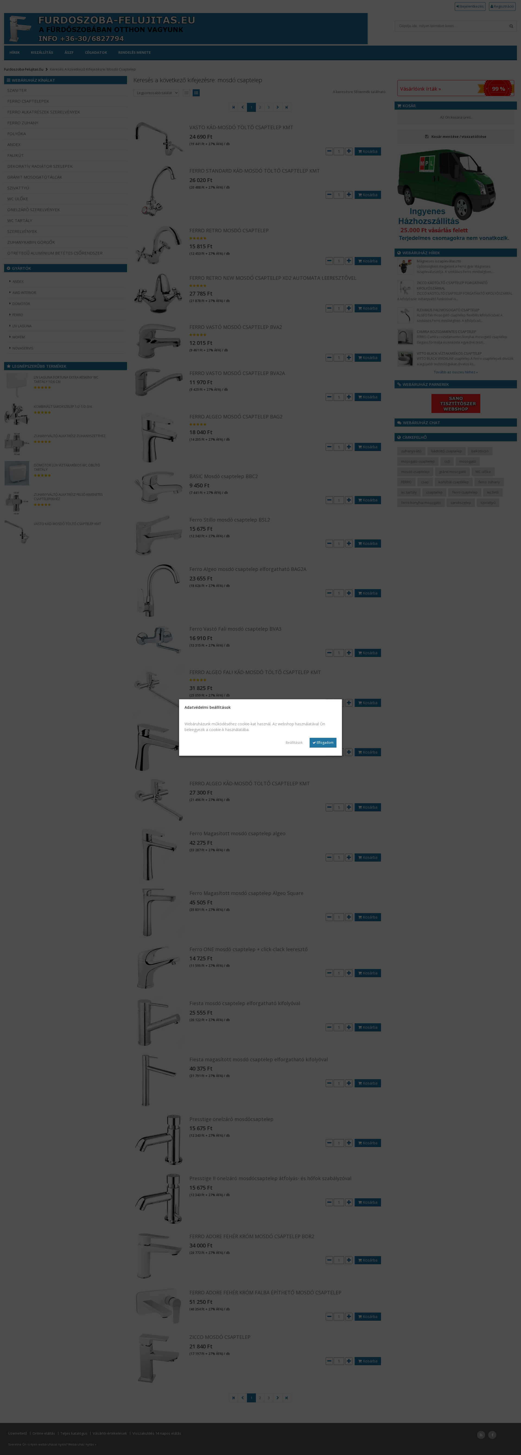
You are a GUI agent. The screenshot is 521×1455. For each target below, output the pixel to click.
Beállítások (294, 742)
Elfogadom (324, 742)
